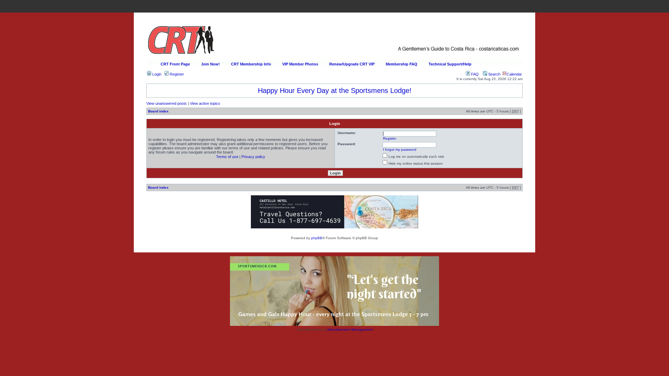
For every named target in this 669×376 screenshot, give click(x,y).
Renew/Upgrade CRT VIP (352, 64)
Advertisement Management (349, 329)
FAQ (474, 74)
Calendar (514, 74)
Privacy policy (253, 157)
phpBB (316, 238)
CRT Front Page (175, 64)
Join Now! (210, 64)
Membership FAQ (401, 64)
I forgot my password (399, 149)
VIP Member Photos (300, 64)
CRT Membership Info (251, 64)
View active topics (205, 103)
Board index (158, 111)
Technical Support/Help (450, 64)
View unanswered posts (166, 103)
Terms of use (227, 157)
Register (176, 74)
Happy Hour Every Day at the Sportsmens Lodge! (335, 90)
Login (156, 74)
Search (493, 74)
